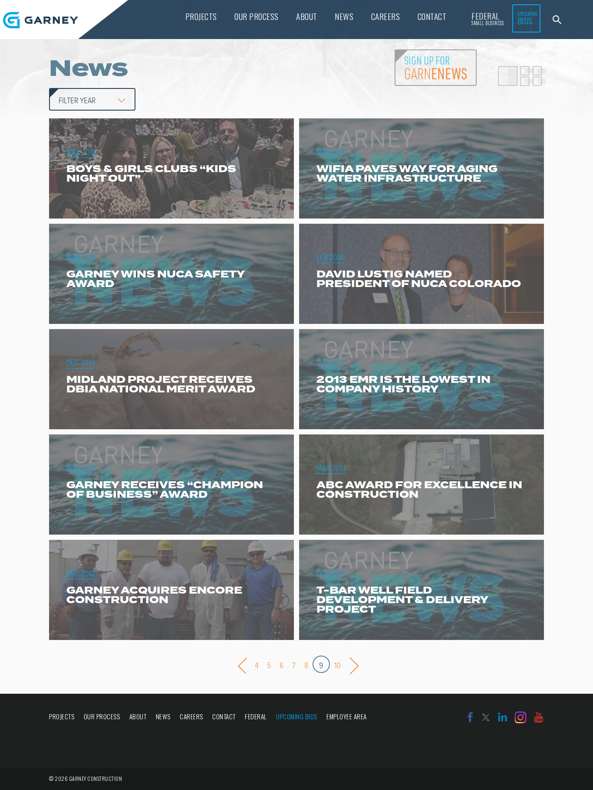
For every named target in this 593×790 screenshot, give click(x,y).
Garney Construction (40, 20)
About (306, 16)
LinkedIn (502, 717)
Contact (432, 16)
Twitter (486, 717)
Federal (487, 18)
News (344, 16)
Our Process (256, 16)
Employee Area (346, 716)
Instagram (520, 717)
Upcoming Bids (296, 716)
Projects (201, 16)
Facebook (470, 717)
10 (337, 665)
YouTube (538, 717)
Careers (385, 16)
